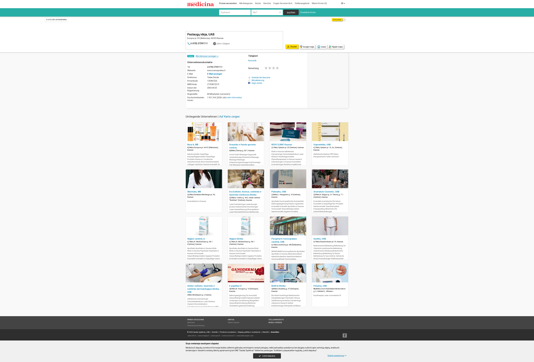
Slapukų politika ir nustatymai (249, 332)
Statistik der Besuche (261, 77)
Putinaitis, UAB (278, 191)
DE (342, 3)
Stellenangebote (302, 3)
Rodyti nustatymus (336, 355)
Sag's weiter (257, 83)
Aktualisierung (258, 80)
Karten (258, 3)
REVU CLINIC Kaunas (281, 144)
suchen (291, 12)
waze (323, 47)
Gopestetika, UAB (322, 144)
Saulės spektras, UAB (201, 332)
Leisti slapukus (268, 356)
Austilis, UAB (319, 239)
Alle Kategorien (246, 3)
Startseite (191, 323)
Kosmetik (252, 60)
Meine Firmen (319, 3)
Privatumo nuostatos (228, 332)
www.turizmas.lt (228, 336)
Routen (236, 323)
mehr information (234, 97)
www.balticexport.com (245, 336)
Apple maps (337, 47)
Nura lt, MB (192, 144)
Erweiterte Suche (308, 12)
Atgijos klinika (236, 239)
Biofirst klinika (278, 286)
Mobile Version (275, 323)
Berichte (267, 3)
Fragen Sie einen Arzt (282, 3)
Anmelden (275, 332)
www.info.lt (192, 336)
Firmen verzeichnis (228, 3)
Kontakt (215, 332)
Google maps (308, 47)
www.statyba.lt (203, 336)
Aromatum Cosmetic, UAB (326, 191)
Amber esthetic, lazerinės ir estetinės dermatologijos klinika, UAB (203, 289)
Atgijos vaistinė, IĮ (196, 239)
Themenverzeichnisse (196, 326)
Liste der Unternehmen (57, 20)
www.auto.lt (215, 336)
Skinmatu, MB (194, 191)
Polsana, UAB (320, 286)
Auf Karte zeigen (229, 116)
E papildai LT (235, 286)
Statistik (265, 332)
